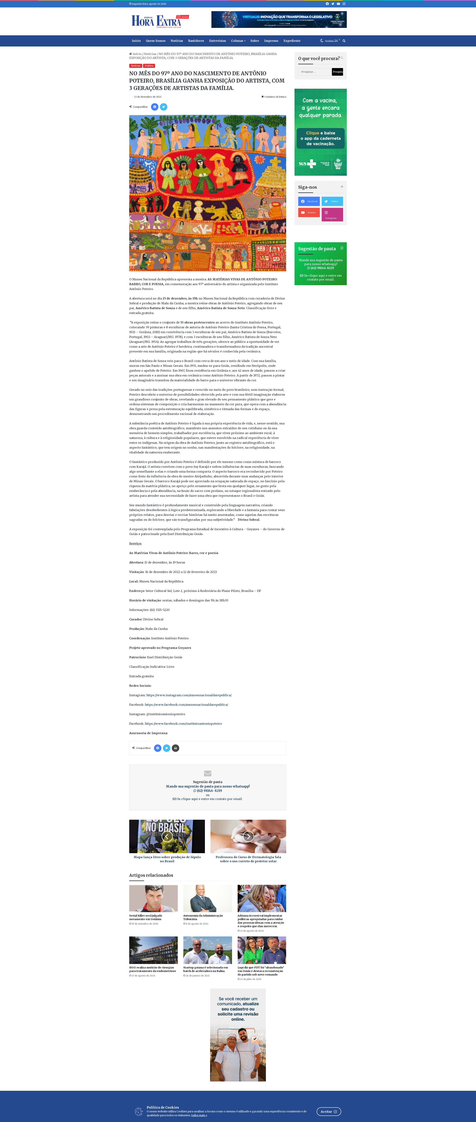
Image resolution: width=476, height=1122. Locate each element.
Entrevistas (217, 41)
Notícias (177, 41)
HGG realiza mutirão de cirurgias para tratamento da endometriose (152, 969)
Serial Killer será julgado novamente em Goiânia (145, 917)
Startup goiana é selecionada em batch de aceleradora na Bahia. (205, 969)
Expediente (292, 41)
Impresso (271, 41)
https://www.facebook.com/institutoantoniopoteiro (183, 723)
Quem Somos (155, 41)
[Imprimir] (175, 748)
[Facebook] (154, 107)
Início (136, 41)
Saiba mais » (199, 1115)
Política (149, 65)
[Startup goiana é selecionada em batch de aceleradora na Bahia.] (207, 950)
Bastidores (196, 41)
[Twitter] (163, 107)
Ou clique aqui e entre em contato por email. (209, 799)
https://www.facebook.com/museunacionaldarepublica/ (186, 704)
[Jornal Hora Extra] (159, 21)
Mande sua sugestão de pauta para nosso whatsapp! (208, 788)
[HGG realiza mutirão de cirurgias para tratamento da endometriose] (153, 950)
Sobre (254, 41)
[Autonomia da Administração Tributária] (207, 898)
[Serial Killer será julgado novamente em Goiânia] (153, 898)
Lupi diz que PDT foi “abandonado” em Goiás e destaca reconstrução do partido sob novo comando (261, 971)
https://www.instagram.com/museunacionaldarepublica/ (189, 695)
